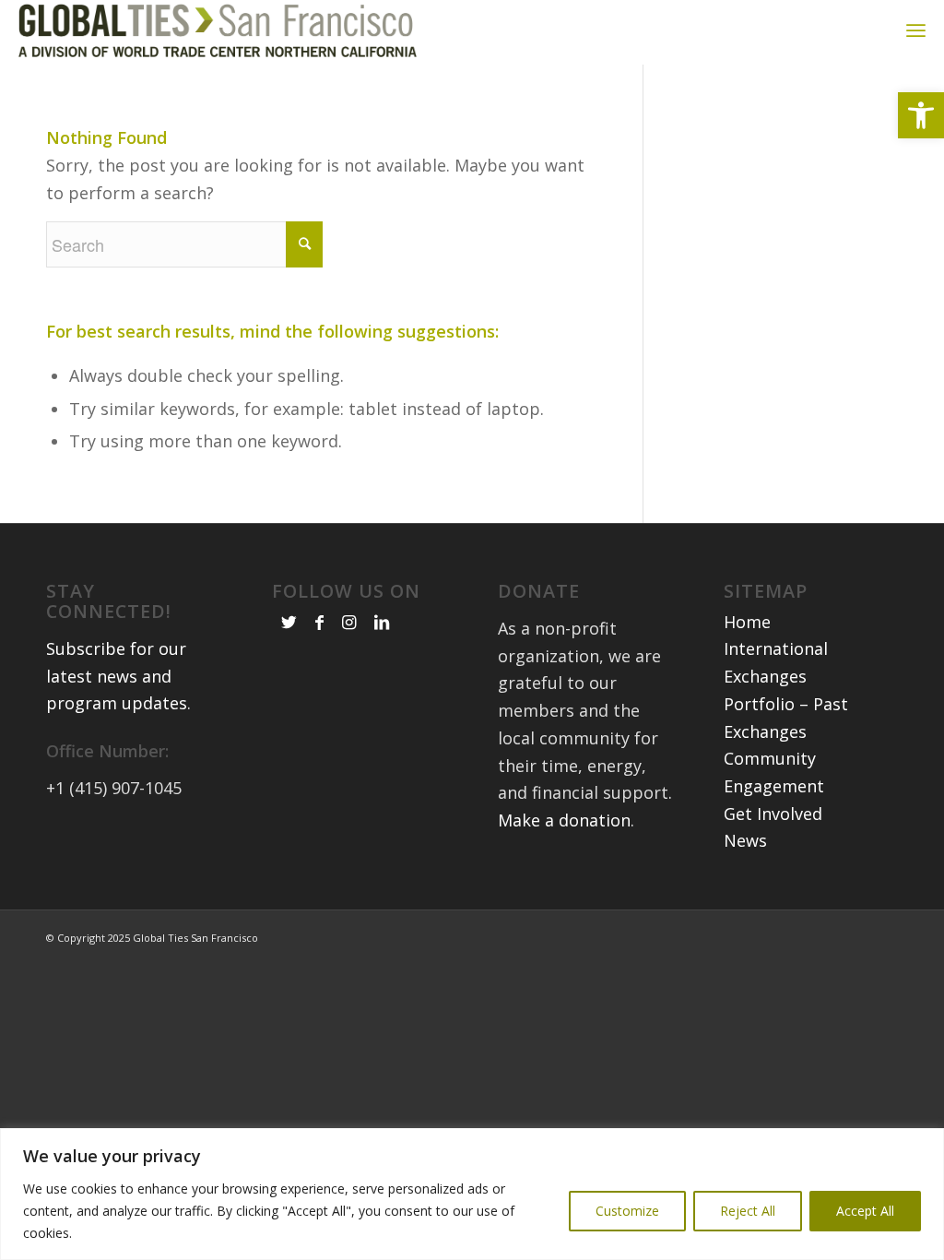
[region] (472, 1194)
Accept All (865, 1210)
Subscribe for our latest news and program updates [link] (116, 675)
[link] (921, 115)
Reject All (747, 1210)
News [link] (745, 840)
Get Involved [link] (773, 813)
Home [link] (747, 622)
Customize (627, 1210)
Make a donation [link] (564, 820)
